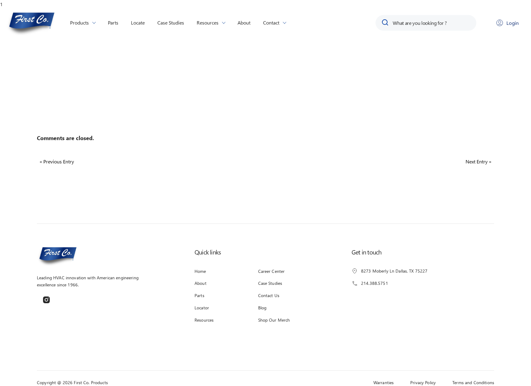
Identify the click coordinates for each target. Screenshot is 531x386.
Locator (202, 308)
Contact (271, 22)
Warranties (383, 382)
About (244, 22)
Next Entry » (478, 161)
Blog (262, 308)
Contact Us (268, 295)
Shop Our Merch (274, 320)
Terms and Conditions (473, 382)
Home (200, 271)
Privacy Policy (423, 382)
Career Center (271, 271)
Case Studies (170, 22)
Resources (207, 22)
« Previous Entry (57, 161)
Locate (138, 22)
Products (79, 22)
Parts (113, 22)
